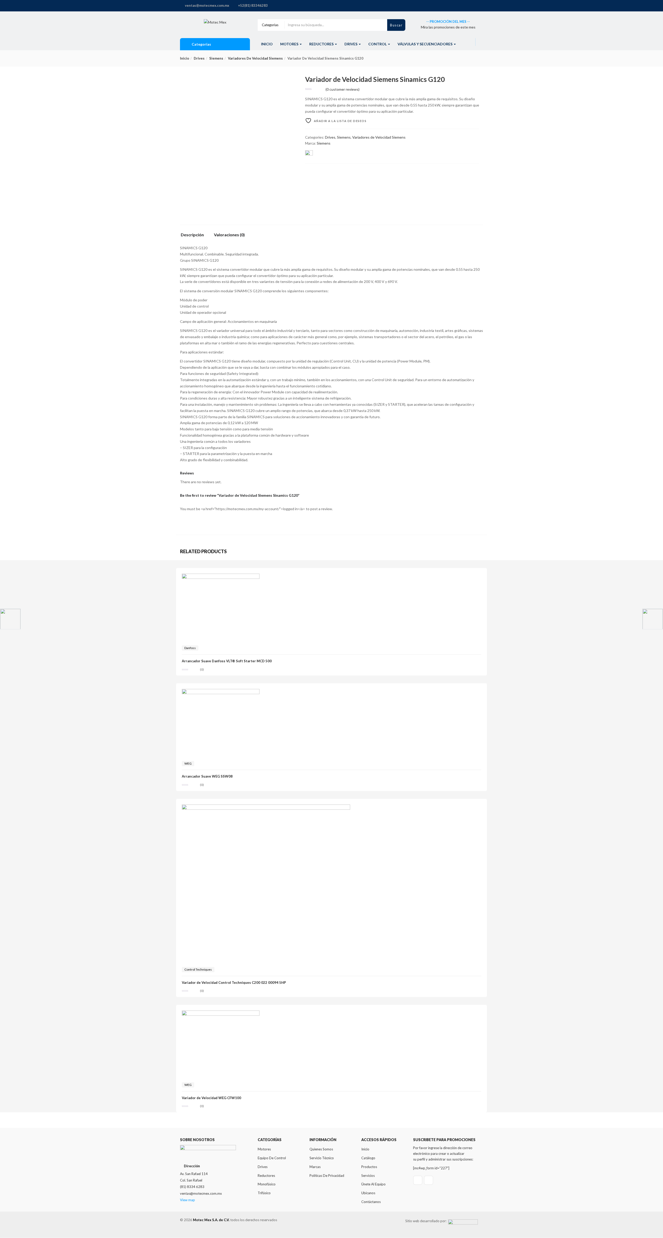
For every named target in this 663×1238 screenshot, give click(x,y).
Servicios (368, 1175)
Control (377, 44)
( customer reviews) (342, 89)
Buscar (396, 25)
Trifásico (264, 1193)
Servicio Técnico (321, 1158)
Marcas (315, 1167)
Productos (369, 1167)
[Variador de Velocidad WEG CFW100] (221, 1013)
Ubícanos (368, 1193)
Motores (289, 44)
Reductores (321, 44)
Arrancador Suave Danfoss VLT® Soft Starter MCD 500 (227, 661)
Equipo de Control (272, 1158)
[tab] (194, 236)
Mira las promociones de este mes (448, 27)
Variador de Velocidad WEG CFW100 (211, 1098)
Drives (351, 44)
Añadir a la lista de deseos (339, 121)
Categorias (270, 25)
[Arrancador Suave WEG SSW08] (221, 692)
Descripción (192, 235)
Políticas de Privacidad (326, 1175)
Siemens (216, 58)
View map (187, 1200)
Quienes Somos (321, 1149)
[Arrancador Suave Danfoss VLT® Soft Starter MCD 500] (221, 576)
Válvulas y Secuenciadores (425, 44)
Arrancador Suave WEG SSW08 (207, 776)
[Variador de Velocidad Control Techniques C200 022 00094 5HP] (266, 807)
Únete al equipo (373, 1184)
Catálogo (368, 1158)
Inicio (267, 44)
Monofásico (267, 1184)
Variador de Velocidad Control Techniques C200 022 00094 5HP (234, 982)
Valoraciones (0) (229, 235)
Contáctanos (371, 1202)
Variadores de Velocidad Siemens (255, 58)
